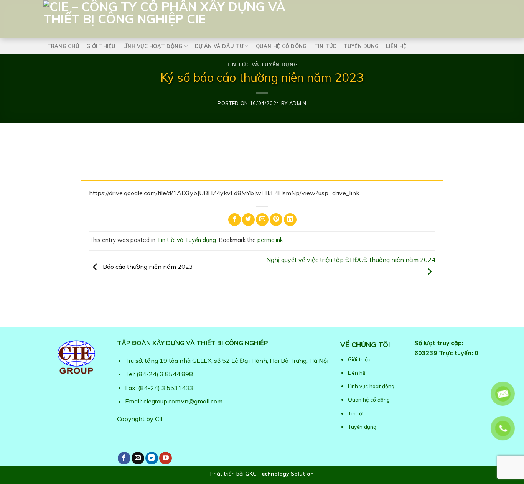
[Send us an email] (138, 458)
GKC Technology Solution (279, 473)
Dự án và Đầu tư (219, 46)
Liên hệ (396, 46)
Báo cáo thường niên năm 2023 (147, 266)
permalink (270, 240)
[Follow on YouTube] (165, 458)
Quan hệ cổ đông (281, 46)
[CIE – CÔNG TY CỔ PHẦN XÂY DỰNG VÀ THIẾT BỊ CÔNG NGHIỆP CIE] (216, 17)
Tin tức (325, 46)
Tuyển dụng (361, 46)
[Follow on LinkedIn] (151, 458)
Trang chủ (63, 46)
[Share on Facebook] (234, 219)
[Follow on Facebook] (124, 458)
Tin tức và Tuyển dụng (262, 64)
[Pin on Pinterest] (276, 219)
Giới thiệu (101, 46)
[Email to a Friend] (262, 219)
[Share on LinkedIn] (290, 219)
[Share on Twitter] (248, 219)
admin (297, 103)
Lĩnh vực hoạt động (153, 46)
